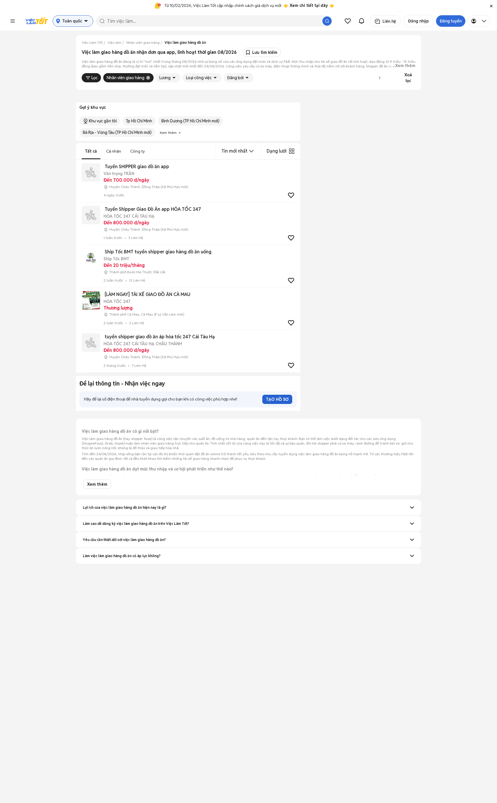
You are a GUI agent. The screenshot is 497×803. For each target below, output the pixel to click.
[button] (491, 6)
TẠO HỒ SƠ (277, 399)
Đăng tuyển (451, 21)
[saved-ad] (347, 21)
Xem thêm (97, 484)
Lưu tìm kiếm (264, 52)
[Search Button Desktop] (327, 21)
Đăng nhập (418, 21)
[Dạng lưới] (292, 151)
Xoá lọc (408, 77)
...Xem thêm (404, 65)
